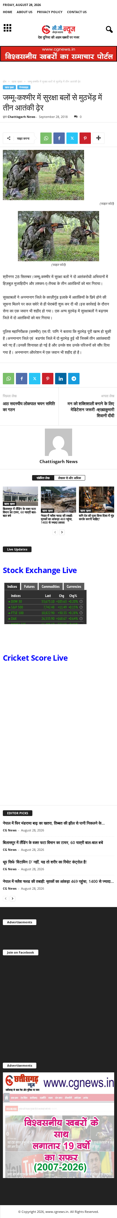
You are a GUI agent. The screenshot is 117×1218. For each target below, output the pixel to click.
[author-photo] (58, 442)
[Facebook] (59, 138)
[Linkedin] (60, 378)
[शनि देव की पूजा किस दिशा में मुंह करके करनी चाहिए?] (96, 500)
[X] (72, 138)
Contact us (77, 12)
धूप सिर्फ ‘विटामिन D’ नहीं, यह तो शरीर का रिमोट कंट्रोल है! (45, 862)
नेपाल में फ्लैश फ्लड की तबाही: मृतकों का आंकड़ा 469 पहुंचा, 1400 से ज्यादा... (58, 881)
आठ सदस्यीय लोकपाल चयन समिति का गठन (29, 406)
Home (7, 12)
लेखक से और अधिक (69, 478)
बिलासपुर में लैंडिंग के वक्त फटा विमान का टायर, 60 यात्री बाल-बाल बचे (20, 512)
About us (24, 12)
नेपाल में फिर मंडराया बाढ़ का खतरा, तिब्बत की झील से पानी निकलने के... (54, 823)
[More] (99, 138)
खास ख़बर (17, 81)
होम (4, 81)
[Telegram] (74, 378)
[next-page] (62, 532)
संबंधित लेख (43, 478)
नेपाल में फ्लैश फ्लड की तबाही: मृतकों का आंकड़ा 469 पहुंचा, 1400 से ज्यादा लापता (57, 518)
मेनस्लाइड (23, 87)
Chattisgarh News (21, 116)
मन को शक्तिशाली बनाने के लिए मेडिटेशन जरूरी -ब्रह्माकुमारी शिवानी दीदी (91, 409)
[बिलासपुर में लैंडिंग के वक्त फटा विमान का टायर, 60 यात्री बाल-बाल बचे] (20, 496)
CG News (9, 830)
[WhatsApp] (46, 138)
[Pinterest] (85, 138)
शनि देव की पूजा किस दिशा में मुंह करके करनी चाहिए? (96, 517)
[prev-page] (55, 532)
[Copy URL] (87, 378)
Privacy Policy (49, 12)
